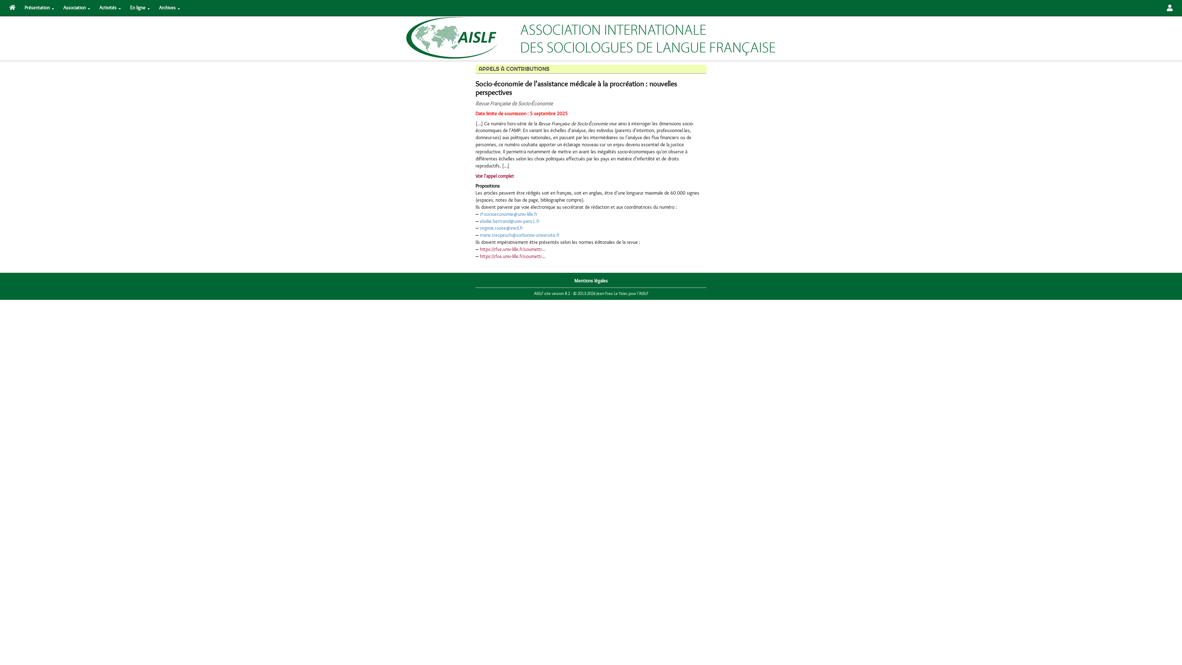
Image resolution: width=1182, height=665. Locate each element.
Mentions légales (591, 281)
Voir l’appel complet (495, 176)
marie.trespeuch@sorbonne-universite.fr (520, 235)
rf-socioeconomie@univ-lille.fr (508, 214)
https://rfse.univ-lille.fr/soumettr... (513, 249)
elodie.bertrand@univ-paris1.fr (510, 221)
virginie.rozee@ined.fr (501, 228)
